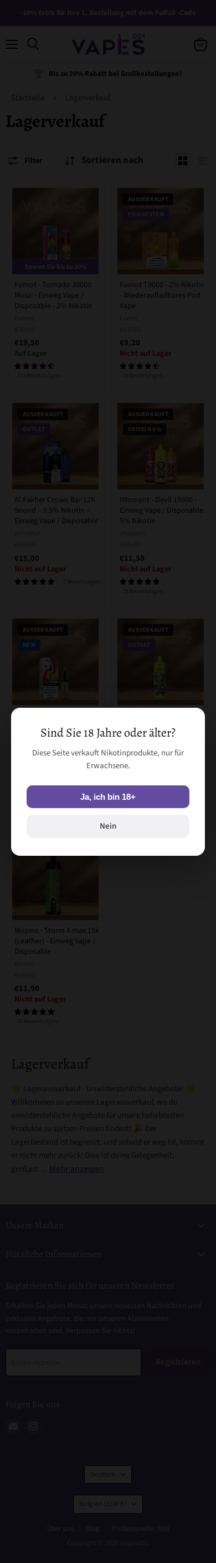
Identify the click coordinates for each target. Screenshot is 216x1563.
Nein (108, 826)
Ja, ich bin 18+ (108, 796)
